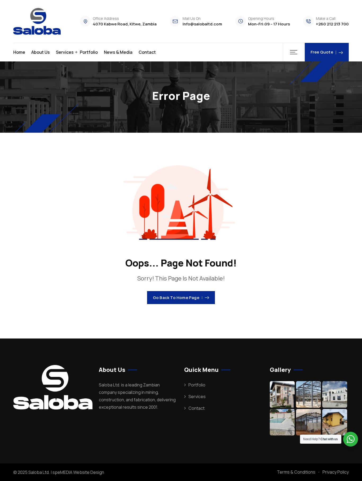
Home (19, 52)
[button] (294, 52)
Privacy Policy (336, 472)
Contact (147, 52)
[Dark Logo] (37, 21)
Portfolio (89, 52)
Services (65, 52)
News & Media (118, 52)
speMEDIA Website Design (78, 472)
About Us (40, 52)
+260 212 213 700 (332, 24)
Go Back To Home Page (176, 297)
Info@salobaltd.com (202, 24)
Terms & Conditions (296, 472)
